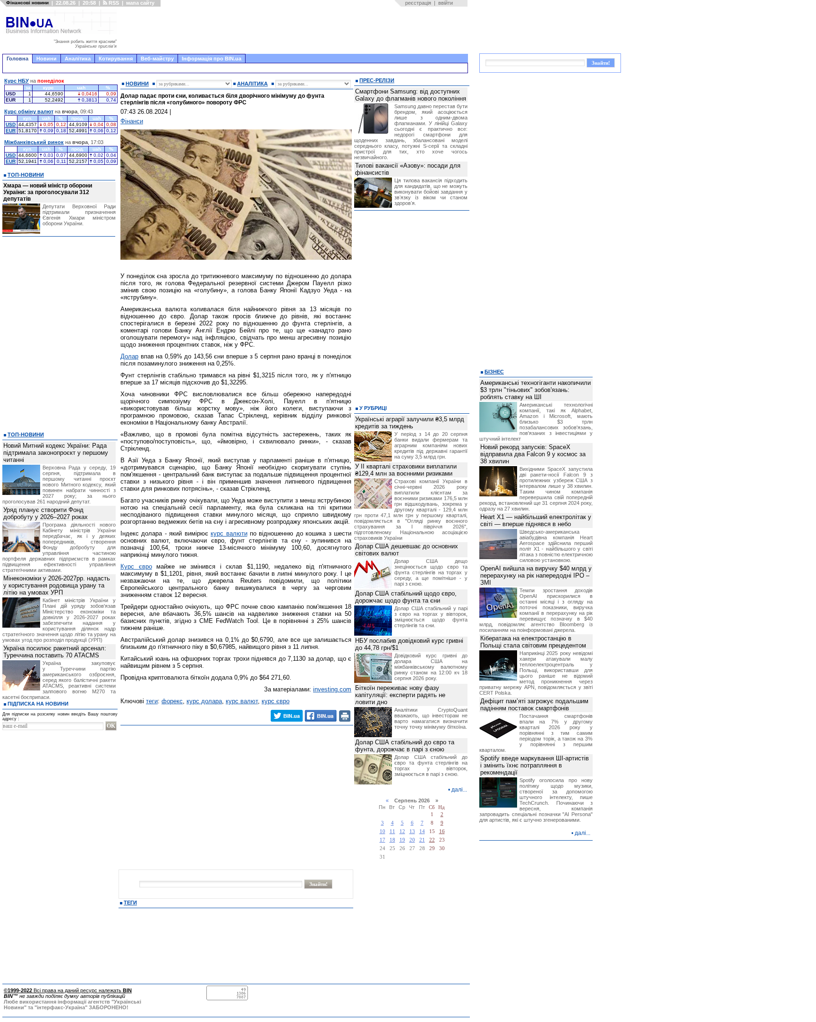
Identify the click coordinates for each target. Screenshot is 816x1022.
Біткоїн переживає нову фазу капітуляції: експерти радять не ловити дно (400, 695)
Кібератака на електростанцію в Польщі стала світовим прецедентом (533, 642)
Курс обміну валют (28, 111)
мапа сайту (140, 3)
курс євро (275, 701)
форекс (172, 701)
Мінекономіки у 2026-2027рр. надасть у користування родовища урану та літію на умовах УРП (56, 585)
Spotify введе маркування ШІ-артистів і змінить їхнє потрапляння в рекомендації (534, 765)
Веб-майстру (157, 58)
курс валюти (229, 533)
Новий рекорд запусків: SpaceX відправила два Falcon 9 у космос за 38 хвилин (533, 454)
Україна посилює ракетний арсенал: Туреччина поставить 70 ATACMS (54, 652)
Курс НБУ (16, 81)
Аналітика (78, 58)
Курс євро (136, 566)
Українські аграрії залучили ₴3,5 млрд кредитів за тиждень (409, 423)
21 (422, 840)
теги (152, 701)
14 (422, 831)
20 (412, 840)
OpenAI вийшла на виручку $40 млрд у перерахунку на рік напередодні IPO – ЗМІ (536, 575)
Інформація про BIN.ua (211, 58)
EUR (11, 130)
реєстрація (418, 3)
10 (382, 831)
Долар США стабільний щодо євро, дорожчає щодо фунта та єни (406, 597)
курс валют (242, 701)
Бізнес (494, 372)
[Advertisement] (295, 30)
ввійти (445, 3)
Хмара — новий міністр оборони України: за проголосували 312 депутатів (47, 192)
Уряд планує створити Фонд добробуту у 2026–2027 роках (45, 513)
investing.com (332, 689)
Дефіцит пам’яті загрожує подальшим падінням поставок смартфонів (534, 705)
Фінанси (131, 121)
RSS (113, 3)
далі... (459, 789)
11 (392, 831)
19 (402, 840)
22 (432, 840)
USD (11, 124)
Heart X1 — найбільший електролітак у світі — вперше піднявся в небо (535, 520)
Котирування (116, 58)
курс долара (204, 701)
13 (412, 831)
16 (442, 831)
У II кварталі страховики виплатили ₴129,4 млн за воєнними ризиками (406, 470)
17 (382, 840)
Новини (46, 58)
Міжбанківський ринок (34, 142)
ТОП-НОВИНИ (26, 175)
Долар (129, 356)
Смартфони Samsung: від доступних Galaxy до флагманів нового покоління (410, 95)
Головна (17, 58)
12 (402, 831)
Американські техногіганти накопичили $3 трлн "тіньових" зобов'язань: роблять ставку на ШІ (535, 389)
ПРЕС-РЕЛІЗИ (376, 80)
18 (392, 840)
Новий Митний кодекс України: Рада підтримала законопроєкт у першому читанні (55, 452)
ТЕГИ (130, 902)
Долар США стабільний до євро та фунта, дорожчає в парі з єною (404, 746)
